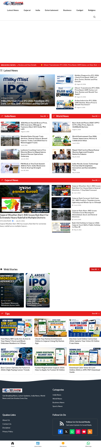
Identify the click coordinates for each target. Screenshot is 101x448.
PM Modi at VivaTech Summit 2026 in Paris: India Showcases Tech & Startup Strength (33, 166)
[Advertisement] (50, 44)
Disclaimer (6, 428)
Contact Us (6, 424)
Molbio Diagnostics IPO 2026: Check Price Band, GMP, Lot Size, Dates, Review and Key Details (87, 78)
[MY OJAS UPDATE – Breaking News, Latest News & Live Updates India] (14, 3)
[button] (94, 17)
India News (57, 395)
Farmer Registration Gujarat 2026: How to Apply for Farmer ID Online (50, 369)
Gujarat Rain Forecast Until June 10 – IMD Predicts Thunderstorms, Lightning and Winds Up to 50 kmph (86, 200)
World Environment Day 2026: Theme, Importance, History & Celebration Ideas (84, 138)
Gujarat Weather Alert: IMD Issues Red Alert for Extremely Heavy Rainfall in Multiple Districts (24, 216)
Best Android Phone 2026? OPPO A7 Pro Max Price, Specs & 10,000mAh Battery (85, 125)
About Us (6, 420)
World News (57, 399)
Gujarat (27, 10)
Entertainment (51, 10)
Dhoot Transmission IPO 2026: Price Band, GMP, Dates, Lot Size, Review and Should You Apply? (87, 91)
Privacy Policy (7, 431)
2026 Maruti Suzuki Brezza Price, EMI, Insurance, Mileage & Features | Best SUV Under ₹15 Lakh (34, 126)
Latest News (13, 10)
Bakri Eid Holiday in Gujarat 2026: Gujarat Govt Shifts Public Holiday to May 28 (86, 225)
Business (67, 10)
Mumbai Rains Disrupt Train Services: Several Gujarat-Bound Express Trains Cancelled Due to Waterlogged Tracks (34, 139)
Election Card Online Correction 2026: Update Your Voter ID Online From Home (84, 341)
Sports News (58, 406)
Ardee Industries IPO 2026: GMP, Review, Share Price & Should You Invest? (86, 102)
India (38, 10)
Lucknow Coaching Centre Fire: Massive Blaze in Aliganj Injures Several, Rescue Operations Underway (33, 153)
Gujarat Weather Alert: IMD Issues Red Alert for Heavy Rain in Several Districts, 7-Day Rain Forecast (86, 188)
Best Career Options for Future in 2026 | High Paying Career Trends (15, 369)
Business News (58, 402)
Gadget (79, 10)
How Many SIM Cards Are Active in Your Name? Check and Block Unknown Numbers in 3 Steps (15, 341)
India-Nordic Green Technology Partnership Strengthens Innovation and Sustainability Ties (85, 167)
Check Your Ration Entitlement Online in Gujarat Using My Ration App (49, 341)
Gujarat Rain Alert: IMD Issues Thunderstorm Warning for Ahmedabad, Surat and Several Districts (84, 214)
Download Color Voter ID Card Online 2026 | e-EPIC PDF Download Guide (84, 370)
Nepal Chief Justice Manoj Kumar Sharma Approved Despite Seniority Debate (85, 152)
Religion (91, 10)
